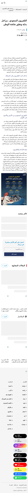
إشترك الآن (14, 254)
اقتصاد (23, 394)
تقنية (24, 403)
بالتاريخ (10, 412)
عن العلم (16, 485)
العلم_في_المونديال (7, 399)
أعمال (23, 411)
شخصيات (10, 416)
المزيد (5, 265)
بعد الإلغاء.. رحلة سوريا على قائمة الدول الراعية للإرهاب (19, 361)
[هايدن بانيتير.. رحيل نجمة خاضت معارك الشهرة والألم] (18, 300)
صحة (24, 399)
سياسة (23, 386)
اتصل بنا (11, 485)
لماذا (11, 420)
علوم (24, 420)
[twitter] (24, 35)
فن (24, 416)
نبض (18, 440)
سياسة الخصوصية (23, 485)
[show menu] (2, 3)
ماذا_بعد (10, 424)
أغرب (11, 390)
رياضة (23, 390)
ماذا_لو (10, 429)
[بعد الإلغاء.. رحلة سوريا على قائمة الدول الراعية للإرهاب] (18, 351)
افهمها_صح (9, 395)
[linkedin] (20, 35)
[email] (17, 35)
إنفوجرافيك (18, 9)
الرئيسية (25, 9)
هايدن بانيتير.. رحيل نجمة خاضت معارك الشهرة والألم (18, 310)
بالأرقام (10, 407)
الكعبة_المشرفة (8, 403)
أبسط (11, 386)
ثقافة (24, 407)
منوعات (23, 424)
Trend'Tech (24, 487)
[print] (26, 35)
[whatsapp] (22, 35)
